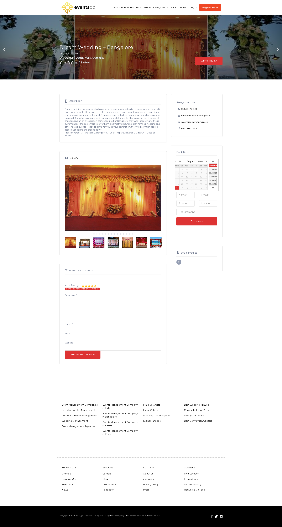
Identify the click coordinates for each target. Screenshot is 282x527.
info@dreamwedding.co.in (195, 115)
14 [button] (132, 234)
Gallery (74, 158)
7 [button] (111, 234)
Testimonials (109, 484)
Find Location (191, 473)
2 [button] (96, 234)
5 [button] (105, 234)
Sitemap (66, 473)
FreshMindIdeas (153, 516)
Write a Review (209, 60)
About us (148, 473)
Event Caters (150, 410)
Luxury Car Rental (194, 415)
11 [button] (123, 234)
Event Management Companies (80, 404)
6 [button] (108, 234)
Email (68, 333)
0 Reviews (84, 62)
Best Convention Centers (198, 420)
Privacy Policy (150, 484)
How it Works (143, 7)
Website (69, 342)
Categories (159, 7)
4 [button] (102, 234)
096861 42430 (189, 109)
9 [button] (117, 234)
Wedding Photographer (156, 415)
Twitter (216, 516)
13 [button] (129, 234)
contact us (149, 479)
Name (69, 324)
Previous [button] (4, 50)
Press (146, 489)
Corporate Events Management (79, 415)
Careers (107, 473)
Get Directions (189, 128)
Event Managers (152, 420)
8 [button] (114, 234)
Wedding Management (75, 420)
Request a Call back (195, 489)
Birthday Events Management (78, 410)
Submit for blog (193, 484)
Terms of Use (69, 479)
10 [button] (120, 234)
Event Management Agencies (78, 426)
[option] (240, 47)
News (65, 489)
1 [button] (94, 234)
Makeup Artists (151, 404)
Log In (193, 7)
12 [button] (126, 234)
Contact (183, 7)
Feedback (67, 484)
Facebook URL (178, 262)
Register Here (210, 7)
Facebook (212, 516)
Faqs (173, 7)
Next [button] (277, 50)
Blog (105, 479)
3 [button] (99, 234)
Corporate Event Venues (197, 410)
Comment (71, 295)
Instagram (221, 516)
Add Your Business (123, 7)
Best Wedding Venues (196, 404)
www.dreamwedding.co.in (194, 122)
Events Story (191, 479)
